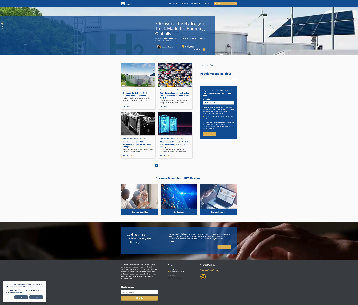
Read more (198, 49)
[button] (235, 3)
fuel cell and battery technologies (138, 89)
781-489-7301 (174, 269)
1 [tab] (2, 23)
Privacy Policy (39, 286)
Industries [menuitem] (172, 3)
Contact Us (224, 247)
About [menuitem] (206, 3)
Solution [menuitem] (183, 3)
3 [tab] (2, 28)
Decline (36, 297)
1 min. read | (126, 89)
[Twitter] (212, 271)
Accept (21, 297)
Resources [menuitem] (194, 3)
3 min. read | (163, 89)
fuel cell (169, 89)
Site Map (180, 278)
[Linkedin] (202, 271)
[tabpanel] (179, 31)
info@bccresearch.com (177, 271)
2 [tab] (2, 26)
